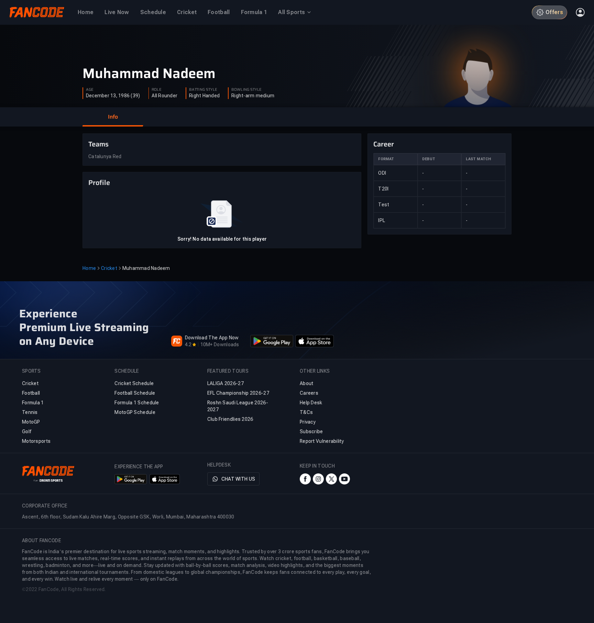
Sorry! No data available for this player (222, 239)
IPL (381, 220)
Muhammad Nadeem (149, 73)
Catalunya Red (104, 156)
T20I (383, 189)
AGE (90, 89)
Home (89, 268)
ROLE (156, 89)
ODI (382, 173)
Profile (99, 182)
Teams (98, 144)
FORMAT (386, 159)
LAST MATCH (478, 159)
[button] (112, 117)
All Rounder (164, 95)
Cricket (109, 268)
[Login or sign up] (580, 12)
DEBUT (428, 159)
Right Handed (204, 95)
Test (383, 204)
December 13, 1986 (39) (113, 95)
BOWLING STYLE (246, 89)
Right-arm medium (252, 95)
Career (383, 144)
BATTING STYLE (203, 89)
